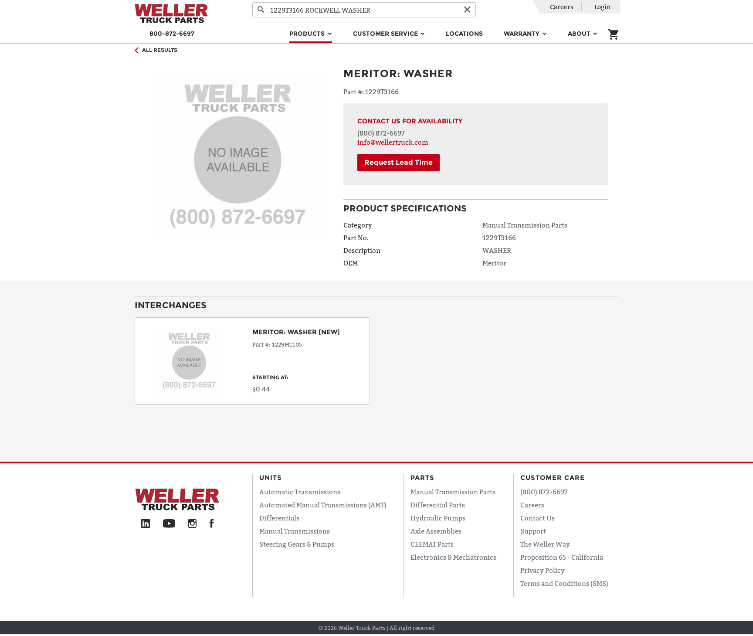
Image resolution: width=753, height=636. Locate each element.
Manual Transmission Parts (452, 492)
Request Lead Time (398, 162)
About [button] (580, 33)
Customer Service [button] (386, 33)
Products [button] (307, 33)
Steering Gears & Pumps (296, 544)
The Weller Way (545, 544)
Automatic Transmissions (299, 492)
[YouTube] (169, 524)
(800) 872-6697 (381, 133)
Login (602, 6)
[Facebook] (212, 524)
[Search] (261, 9)
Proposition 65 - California (561, 557)
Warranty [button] (522, 33)
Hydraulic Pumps (437, 518)
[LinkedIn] (145, 524)
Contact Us (537, 518)
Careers (561, 6)
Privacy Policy (542, 570)
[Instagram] (192, 524)
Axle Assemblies (435, 531)
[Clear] (467, 9)
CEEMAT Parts (432, 544)
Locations (464, 33)
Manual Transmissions (294, 531)
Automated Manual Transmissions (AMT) (323, 505)
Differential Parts (437, 505)
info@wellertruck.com (392, 142)
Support (533, 531)
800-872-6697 (171, 33)
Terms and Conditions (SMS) (564, 583)
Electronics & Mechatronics (453, 557)
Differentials (279, 518)
